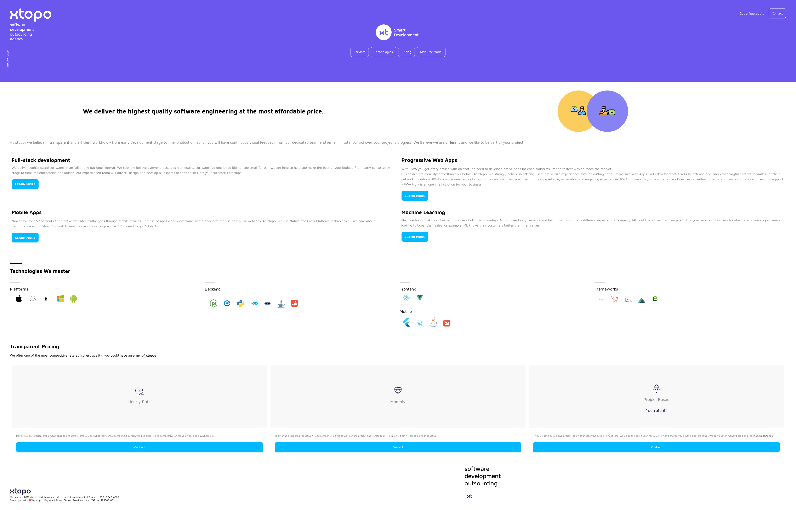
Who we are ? (8, 60)
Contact (139, 447)
